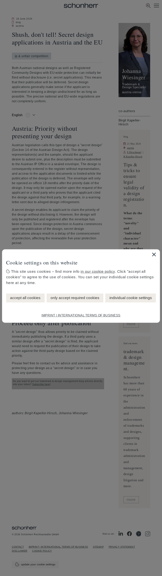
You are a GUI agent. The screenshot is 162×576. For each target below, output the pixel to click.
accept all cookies (25, 298)
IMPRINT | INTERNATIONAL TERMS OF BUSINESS (81, 315)
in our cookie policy (98, 271)
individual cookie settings (130, 298)
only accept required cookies (75, 298)
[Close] (154, 254)
